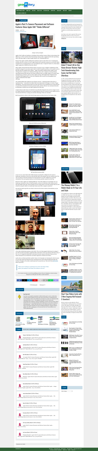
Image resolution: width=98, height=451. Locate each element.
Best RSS (24, 354)
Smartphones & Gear (20, 10)
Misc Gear (65, 10)
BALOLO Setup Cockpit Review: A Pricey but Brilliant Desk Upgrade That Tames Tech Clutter (75, 143)
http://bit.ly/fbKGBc (37, 417)
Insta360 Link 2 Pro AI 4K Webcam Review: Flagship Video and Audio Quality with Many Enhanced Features (75, 118)
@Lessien (55, 261)
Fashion (70, 10)
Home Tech (28, 10)
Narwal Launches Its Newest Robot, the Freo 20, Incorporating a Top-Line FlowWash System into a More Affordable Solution (75, 329)
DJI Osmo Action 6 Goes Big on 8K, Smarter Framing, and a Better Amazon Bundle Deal (75, 245)
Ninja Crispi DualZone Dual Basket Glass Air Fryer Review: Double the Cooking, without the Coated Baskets (75, 239)
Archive (69, 449)
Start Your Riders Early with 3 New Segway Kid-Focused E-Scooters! (71, 296)
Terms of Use (65, 449)
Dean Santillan (25, 383)
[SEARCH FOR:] (76, 15)
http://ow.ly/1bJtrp (22, 426)
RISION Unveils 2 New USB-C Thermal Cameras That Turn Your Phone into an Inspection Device (75, 336)
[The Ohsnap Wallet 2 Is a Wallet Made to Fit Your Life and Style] (71, 182)
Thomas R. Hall (25, 335)
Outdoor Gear (46, 10)
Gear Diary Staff (23, 31)
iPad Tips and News (26, 422)
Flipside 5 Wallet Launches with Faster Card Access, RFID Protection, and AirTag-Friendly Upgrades (75, 375)
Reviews (28, 321)
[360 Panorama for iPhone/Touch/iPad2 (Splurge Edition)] (54, 319)
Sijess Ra (24, 403)
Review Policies (63, 448)
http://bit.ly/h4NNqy (37, 407)
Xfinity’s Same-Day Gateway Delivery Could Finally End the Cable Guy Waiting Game (75, 368)
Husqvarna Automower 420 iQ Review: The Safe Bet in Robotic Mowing (75, 136)
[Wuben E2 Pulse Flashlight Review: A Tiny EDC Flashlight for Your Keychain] (64, 126)
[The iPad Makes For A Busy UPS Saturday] (18, 321)
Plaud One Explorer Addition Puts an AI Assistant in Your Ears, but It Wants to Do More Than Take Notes (75, 220)
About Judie (51, 448)
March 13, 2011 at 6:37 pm (32, 432)
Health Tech (39, 10)
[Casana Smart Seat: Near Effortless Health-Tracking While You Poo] (64, 356)
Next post (42, 285)
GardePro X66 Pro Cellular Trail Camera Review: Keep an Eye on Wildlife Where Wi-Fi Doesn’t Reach (75, 156)
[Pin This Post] (35, 280)
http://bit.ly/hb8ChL (36, 387)
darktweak (25, 344)
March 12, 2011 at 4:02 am (33, 335)
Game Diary (59, 10)
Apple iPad (22, 30)
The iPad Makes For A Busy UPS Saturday (20, 325)
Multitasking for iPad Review (43, 324)
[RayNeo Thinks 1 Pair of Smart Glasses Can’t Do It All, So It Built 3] (64, 252)
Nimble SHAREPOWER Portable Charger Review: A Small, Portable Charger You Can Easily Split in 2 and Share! (75, 112)
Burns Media (25, 374)
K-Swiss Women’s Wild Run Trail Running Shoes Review (74, 130)
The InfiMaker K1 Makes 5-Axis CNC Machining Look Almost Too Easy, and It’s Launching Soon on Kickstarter (75, 271)
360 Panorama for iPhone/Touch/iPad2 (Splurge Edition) (52, 323)
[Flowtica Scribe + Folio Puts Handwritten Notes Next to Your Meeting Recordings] (64, 233)
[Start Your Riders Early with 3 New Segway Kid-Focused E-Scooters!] (71, 291)
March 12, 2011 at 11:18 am (33, 393)
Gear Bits (64, 277)
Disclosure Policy (69, 448)
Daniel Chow (25, 364)
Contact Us (73, 449)
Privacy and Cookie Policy (78, 448)
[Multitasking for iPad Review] (40, 321)
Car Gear (33, 10)
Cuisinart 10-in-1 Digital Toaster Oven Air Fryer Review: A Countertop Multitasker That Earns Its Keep (75, 105)
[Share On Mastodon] (55, 280)
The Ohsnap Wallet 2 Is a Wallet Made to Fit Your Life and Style (71, 188)
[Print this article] (45, 280)
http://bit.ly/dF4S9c (23, 378)
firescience (25, 413)
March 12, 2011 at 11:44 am (32, 413)
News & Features (19, 322)
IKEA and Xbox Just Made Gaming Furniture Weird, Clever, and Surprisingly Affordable (75, 226)
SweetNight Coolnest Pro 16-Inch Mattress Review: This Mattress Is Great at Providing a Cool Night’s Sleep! (75, 258)
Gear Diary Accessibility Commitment (56, 449)
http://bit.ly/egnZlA (33, 358)
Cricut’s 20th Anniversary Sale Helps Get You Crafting (75, 264)
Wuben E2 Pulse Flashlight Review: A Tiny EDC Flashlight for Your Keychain (75, 124)
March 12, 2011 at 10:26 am (33, 383)
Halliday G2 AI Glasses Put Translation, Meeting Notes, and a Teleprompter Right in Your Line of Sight (75, 362)
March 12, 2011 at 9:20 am (32, 374)
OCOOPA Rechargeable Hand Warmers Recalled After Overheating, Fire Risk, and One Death (75, 343)
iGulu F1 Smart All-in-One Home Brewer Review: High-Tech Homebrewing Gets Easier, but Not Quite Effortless (71, 70)
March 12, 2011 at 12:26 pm (35, 422)
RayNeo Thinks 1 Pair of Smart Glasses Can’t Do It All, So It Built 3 (75, 250)
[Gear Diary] (26, 4)
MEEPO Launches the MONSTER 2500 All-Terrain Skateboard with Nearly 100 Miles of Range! (75, 349)
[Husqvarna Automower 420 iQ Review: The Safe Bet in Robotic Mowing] (64, 138)
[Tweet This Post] (24, 280)
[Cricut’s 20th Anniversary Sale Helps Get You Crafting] (64, 266)
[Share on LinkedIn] (29, 280)
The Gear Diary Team (57, 448)
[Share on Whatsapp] (50, 280)
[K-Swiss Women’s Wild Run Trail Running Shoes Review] (64, 132)
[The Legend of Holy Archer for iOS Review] (32, 319)
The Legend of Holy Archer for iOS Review (31, 323)
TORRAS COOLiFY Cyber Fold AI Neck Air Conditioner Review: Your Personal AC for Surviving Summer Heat (75, 150)
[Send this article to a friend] (40, 280)
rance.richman (25, 393)
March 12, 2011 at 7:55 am (32, 364)
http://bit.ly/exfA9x (37, 397)
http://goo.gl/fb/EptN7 (37, 339)
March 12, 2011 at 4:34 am (32, 344)
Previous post (34, 285)
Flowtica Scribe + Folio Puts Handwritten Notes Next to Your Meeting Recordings (74, 232)
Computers (53, 10)
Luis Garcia (25, 432)
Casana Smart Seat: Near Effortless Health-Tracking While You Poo (75, 354)
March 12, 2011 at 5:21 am (31, 354)
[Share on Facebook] (19, 280)
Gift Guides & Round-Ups (21, 13)
